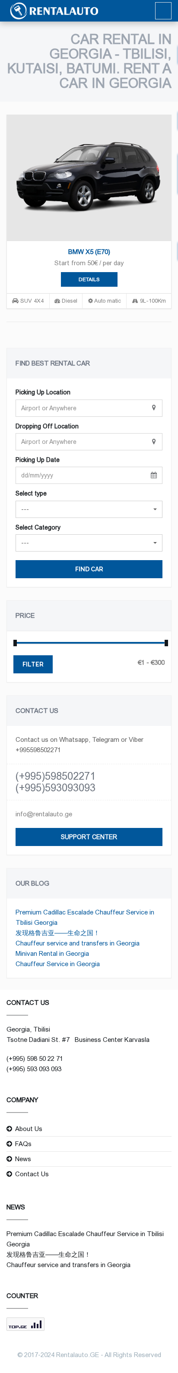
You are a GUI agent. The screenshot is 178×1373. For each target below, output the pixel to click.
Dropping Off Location (47, 426)
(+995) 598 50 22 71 (34, 1058)
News (23, 1158)
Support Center (89, 837)
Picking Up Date (38, 459)
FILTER (33, 664)
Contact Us (32, 1174)
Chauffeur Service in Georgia (58, 963)
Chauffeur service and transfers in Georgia (78, 943)
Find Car (89, 569)
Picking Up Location (43, 392)
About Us (28, 1128)
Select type (31, 493)
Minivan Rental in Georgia (52, 953)
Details (89, 279)
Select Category (38, 527)
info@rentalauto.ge (44, 814)
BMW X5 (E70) (89, 251)
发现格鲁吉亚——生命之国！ (58, 932)
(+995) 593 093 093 (33, 1068)
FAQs (23, 1143)
